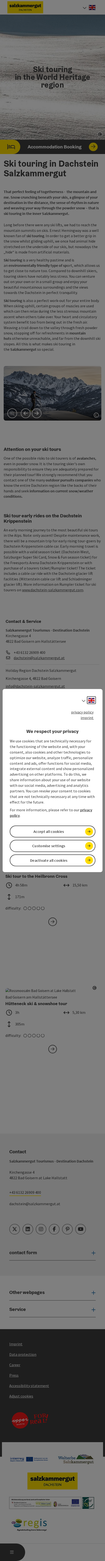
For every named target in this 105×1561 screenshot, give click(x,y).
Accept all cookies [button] (48, 831)
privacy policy (82, 712)
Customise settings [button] (48, 845)
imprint (87, 717)
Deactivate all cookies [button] (49, 860)
